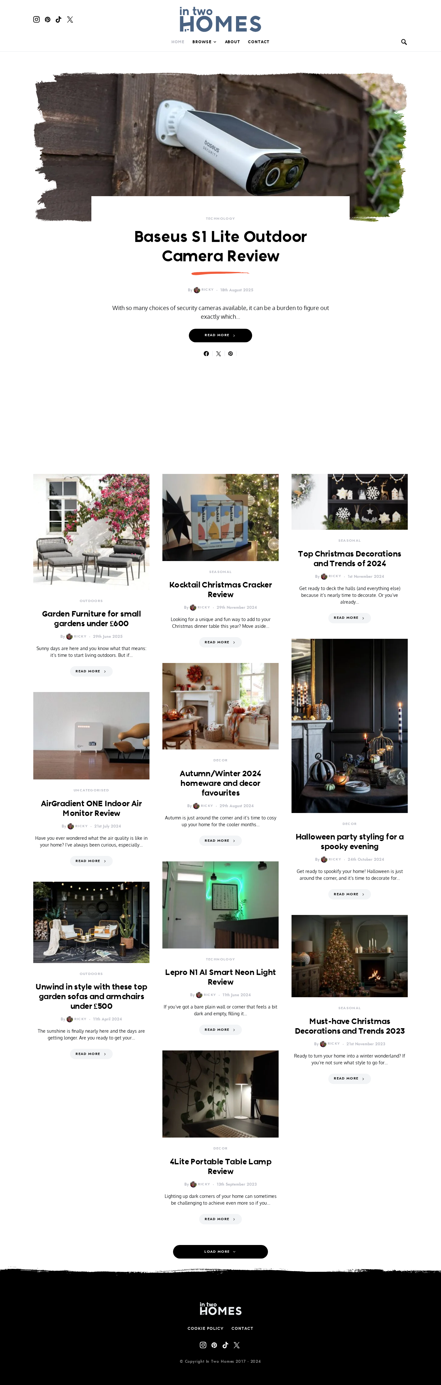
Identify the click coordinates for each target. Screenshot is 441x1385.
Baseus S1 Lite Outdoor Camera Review (220, 246)
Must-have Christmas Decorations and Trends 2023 (350, 1026)
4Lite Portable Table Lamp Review (220, 1166)
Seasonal (220, 571)
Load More (217, 1251)
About (233, 41)
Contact (259, 41)
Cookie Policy (206, 1328)
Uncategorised (91, 790)
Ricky (207, 289)
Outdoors (91, 600)
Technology (220, 218)
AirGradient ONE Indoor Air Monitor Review (91, 808)
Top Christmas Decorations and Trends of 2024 (349, 558)
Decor (220, 760)
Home (178, 41)
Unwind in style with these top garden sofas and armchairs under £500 (91, 996)
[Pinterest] (47, 19)
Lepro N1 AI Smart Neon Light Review (220, 977)
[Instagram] (36, 19)
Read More (217, 335)
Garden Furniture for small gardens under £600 (91, 618)
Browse (201, 41)
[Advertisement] (220, 405)
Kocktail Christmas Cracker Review (220, 589)
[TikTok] (58, 19)
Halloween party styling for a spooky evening (350, 841)
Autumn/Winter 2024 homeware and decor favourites (220, 783)
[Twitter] (70, 19)
